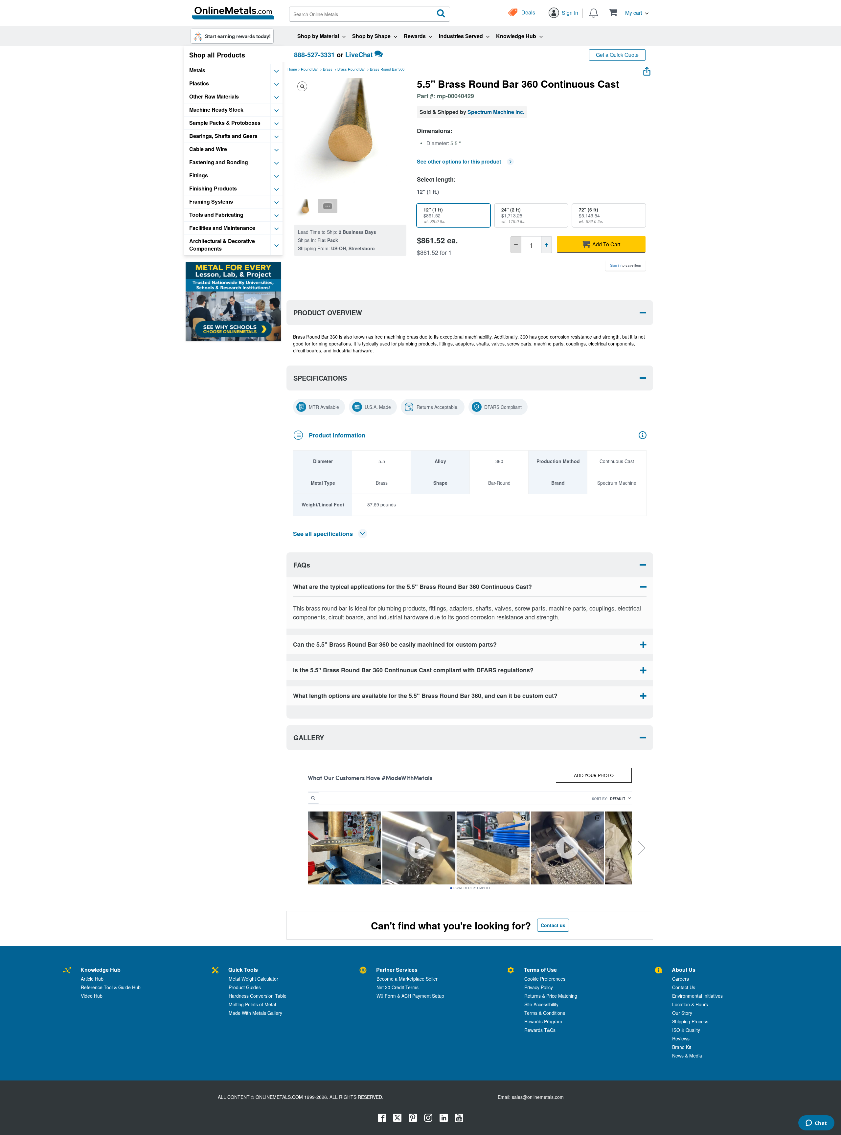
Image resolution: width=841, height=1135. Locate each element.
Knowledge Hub (100, 969)
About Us (683, 969)
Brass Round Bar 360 (387, 69)
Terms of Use (540, 969)
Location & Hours (690, 1004)
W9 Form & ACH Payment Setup (410, 995)
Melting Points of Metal (252, 1004)
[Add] (546, 244)
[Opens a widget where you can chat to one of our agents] (816, 1123)
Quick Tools (243, 969)
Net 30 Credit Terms (397, 987)
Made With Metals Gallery (255, 1013)
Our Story (682, 1013)
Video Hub (91, 995)
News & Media (687, 1055)
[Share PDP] (647, 69)
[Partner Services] (363, 970)
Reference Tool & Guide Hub (111, 987)
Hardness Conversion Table (257, 995)
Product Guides (245, 987)
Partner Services (397, 969)
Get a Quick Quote (617, 54)
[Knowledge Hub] (67, 970)
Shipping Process (690, 1021)
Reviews (681, 1038)
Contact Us (683, 987)
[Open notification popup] (593, 12)
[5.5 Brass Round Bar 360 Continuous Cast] (305, 208)
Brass (327, 69)
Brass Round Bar (351, 69)
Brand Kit (681, 1047)
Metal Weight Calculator (253, 978)
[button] (628, 12)
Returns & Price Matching (550, 995)
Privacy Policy (538, 987)
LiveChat (359, 54)
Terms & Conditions (544, 1013)
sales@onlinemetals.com (538, 1097)
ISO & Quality (686, 1030)
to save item (625, 265)
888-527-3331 (314, 54)
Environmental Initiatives (697, 995)
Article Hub (92, 978)
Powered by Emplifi (471, 888)
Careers (680, 978)
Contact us (553, 925)
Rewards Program (543, 1021)
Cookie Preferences (544, 978)
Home (292, 69)
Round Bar (309, 69)
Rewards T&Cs (540, 1030)
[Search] (441, 13)
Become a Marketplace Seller (407, 978)
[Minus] (516, 244)
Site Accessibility (541, 1004)
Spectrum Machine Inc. (495, 112)
